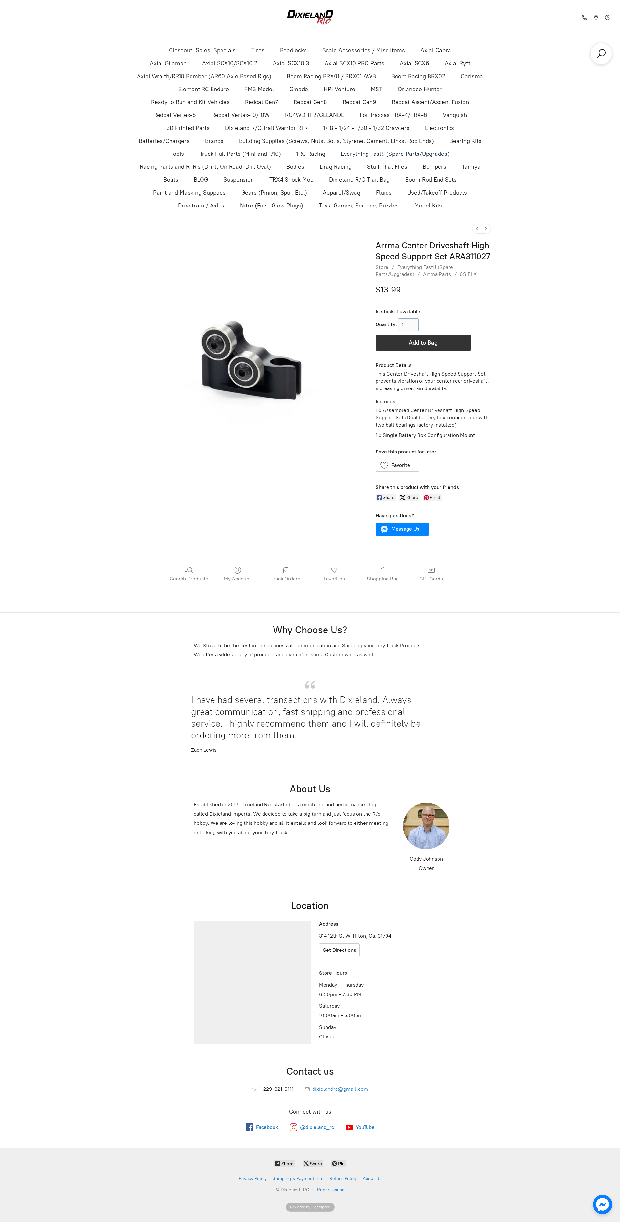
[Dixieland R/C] (310, 17)
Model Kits (428, 205)
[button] (398, 465)
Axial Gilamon (168, 63)
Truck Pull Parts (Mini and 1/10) (240, 153)
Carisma (472, 76)
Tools (177, 153)
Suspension (238, 179)
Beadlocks (293, 50)
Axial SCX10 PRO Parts (354, 63)
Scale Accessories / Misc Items (363, 50)
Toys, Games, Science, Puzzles (359, 205)
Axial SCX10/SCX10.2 (229, 63)
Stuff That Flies (387, 166)
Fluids (384, 192)
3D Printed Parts (188, 128)
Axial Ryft (457, 63)
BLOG (201, 179)
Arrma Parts (437, 274)
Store (382, 267)
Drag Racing (336, 166)
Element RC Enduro (203, 89)
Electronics (439, 128)
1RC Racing (310, 153)
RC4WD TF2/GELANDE (314, 115)
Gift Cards (431, 579)
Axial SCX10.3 (291, 63)
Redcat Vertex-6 (174, 115)
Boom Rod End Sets (431, 179)
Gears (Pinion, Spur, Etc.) (274, 192)
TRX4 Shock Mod (291, 179)
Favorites (334, 579)
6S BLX (468, 274)
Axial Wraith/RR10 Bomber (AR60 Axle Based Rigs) (204, 76)
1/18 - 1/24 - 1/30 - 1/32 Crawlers (366, 128)
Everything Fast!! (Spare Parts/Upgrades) (395, 153)
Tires (257, 50)
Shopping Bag (383, 579)
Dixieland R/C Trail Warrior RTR (266, 128)
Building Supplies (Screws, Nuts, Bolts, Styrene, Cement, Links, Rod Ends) (336, 140)
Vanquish (455, 115)
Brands (214, 140)
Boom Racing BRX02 (418, 76)
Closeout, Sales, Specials (202, 50)
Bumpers (434, 166)
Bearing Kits (465, 140)
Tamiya (471, 166)
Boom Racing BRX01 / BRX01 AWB (331, 76)
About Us (372, 1178)
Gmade (298, 89)
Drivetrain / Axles (201, 205)
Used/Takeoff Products (437, 192)
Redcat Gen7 (261, 102)
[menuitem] (476, 228)
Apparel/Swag (341, 192)
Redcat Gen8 (310, 102)
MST (376, 89)
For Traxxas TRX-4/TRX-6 (393, 115)
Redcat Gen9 (359, 102)
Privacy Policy (253, 1178)
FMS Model (259, 89)
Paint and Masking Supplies (189, 192)
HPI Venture (339, 89)
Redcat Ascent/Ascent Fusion (430, 102)
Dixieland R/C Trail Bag (359, 179)
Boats (170, 179)
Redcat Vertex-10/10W (241, 115)
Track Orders (285, 579)
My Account (237, 579)
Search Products (189, 579)
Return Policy (343, 1178)
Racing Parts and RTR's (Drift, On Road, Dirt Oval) (205, 166)
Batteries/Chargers (164, 140)
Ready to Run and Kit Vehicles (190, 102)
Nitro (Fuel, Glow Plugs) (271, 205)
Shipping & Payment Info (298, 1178)
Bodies (295, 166)
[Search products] (601, 53)
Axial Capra (435, 50)
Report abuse (331, 1190)
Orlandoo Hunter (420, 89)
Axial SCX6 (414, 63)
